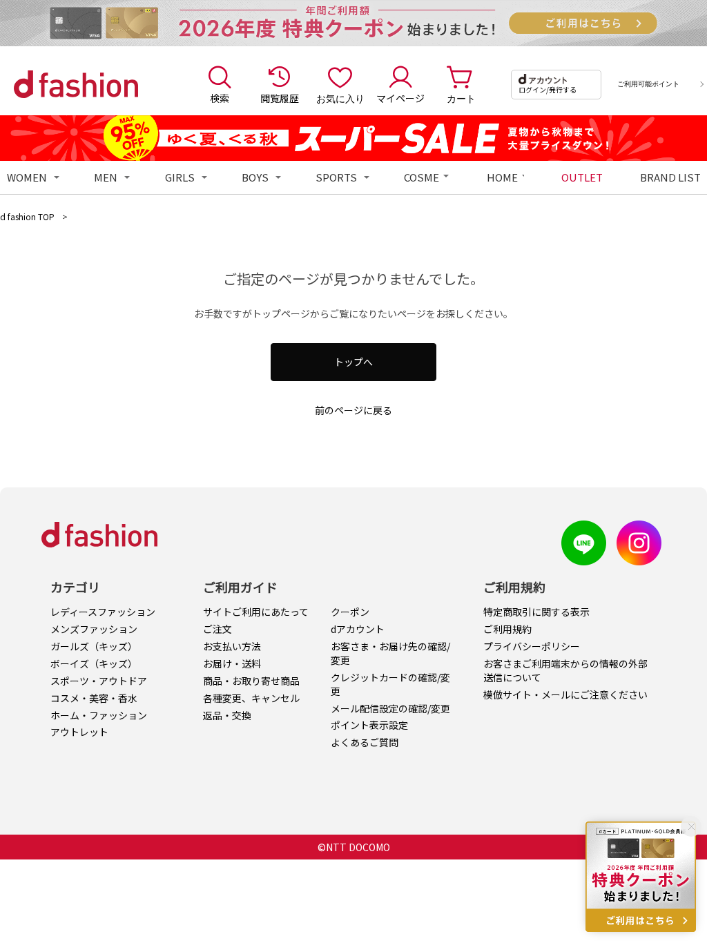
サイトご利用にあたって (256, 612)
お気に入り (340, 98)
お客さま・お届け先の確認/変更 (390, 653)
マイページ (400, 98)
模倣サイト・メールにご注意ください (565, 694)
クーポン (350, 612)
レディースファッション (102, 612)
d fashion (76, 84)
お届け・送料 (232, 663)
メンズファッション (93, 629)
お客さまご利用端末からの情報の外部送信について (565, 670)
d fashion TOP (27, 216)
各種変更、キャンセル (251, 698)
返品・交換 (227, 715)
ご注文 (217, 629)
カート (461, 98)
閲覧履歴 (279, 98)
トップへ (353, 362)
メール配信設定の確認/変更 (390, 708)
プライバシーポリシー (531, 646)
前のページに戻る (353, 410)
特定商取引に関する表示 (536, 612)
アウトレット (79, 732)
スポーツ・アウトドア (98, 681)
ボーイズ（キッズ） (93, 663)
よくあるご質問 (364, 742)
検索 (219, 98)
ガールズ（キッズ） (93, 646)
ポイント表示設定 (369, 725)
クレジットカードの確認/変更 (390, 684)
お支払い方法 (232, 646)
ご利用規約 (507, 629)
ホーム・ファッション (98, 715)
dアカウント (358, 629)
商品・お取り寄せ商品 (251, 681)
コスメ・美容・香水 (93, 698)
